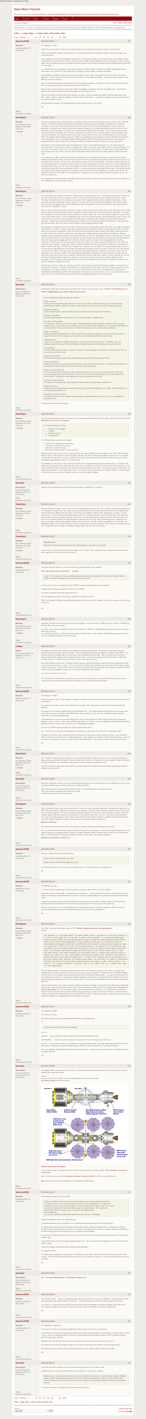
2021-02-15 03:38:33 (48, 646)
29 (52, 37)
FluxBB (129, 1411)
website (47, 463)
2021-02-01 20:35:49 (48, 284)
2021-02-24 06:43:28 (48, 1294)
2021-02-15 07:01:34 (48, 691)
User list (27, 19)
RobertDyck (21, 117)
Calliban (19, 646)
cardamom (44, 524)
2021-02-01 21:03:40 (48, 483)
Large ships (28, 33)
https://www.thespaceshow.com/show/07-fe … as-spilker (59, 571)
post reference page (47, 1080)
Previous (23, 37)
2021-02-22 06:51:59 (48, 881)
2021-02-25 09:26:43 (48, 1363)
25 (36, 37)
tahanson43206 (22, 41)
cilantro (109, 521)
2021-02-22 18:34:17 (48, 1192)
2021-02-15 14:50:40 (48, 779)
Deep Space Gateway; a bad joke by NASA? (80, 1176)
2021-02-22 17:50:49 (48, 1066)
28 (48, 37)
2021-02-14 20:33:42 (48, 563)
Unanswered (127, 23)
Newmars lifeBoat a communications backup (84, 14)
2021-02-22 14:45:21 (48, 1006)
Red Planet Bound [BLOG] (57, 14)
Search (46, 19)
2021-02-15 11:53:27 (48, 753)
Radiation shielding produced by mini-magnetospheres (94, 928)
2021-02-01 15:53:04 (48, 117)
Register (56, 19)
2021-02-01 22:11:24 (48, 504)
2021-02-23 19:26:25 (48, 1273)
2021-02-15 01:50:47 (48, 619)
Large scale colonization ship (50, 33)
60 (60, 37)
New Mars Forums (27, 9)
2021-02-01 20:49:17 (48, 414)
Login (65, 19)
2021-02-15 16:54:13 (48, 804)
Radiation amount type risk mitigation (53, 1166)
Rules (36, 19)
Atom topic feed (126, 1408)
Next (64, 37)
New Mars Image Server (111, 14)
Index (17, 19)
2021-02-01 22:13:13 (48, 536)
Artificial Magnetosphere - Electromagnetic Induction (66, 1277)
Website (20, 131)
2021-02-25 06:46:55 (48, 1321)
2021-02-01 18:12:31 (48, 191)
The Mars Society (38, 14)
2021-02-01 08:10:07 (48, 41)
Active (120, 23)
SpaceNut (20, 285)
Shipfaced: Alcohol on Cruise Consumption (55, 420)
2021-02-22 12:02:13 (48, 924)
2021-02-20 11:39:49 (48, 849)
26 (40, 37)
